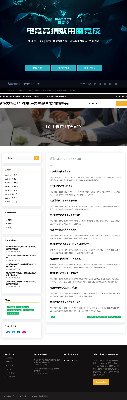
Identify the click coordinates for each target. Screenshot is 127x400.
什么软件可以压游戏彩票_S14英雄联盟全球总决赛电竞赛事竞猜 (21, 248)
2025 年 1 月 (12, 179)
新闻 (10, 224)
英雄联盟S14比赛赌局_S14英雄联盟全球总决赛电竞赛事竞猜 (21, 274)
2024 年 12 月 (12, 183)
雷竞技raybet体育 (13, 313)
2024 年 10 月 (12, 187)
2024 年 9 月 (12, 190)
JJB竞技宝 (11, 307)
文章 (10, 220)
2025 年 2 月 (12, 175)
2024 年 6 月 (12, 202)
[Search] (36, 158)
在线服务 (9, 365)
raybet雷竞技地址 (22, 307)
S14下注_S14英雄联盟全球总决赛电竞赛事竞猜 (21, 256)
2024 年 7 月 (12, 198)
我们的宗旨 (10, 373)
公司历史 (9, 369)
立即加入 (121, 103)
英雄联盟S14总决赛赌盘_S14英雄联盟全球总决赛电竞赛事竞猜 (21, 283)
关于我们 (9, 358)
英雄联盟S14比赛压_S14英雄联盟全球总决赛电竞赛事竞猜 (21, 265)
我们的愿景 (10, 377)
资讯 (10, 227)
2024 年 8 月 (12, 194)
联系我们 (9, 361)
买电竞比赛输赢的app (14, 310)
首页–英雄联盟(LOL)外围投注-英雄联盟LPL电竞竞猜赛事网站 (34, 103)
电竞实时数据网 (28, 310)
